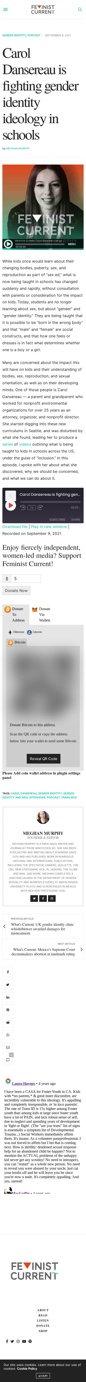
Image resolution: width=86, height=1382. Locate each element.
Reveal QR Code (43, 758)
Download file (14, 526)
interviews (37, 797)
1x (31, 507)
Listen (43, 1321)
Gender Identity (14, 35)
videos (25, 444)
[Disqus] (43, 1134)
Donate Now (16, 590)
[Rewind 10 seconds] (23, 507)
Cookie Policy (27, 1368)
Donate (43, 1326)
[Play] (10, 505)
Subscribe (57, 520)
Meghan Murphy (18, 148)
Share (75, 520)
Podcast (33, 35)
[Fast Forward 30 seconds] (40, 507)
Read (43, 1315)
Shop (43, 1331)
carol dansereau (24, 793)
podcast (53, 797)
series (7, 444)
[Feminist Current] (43, 9)
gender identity (50, 793)
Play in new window (49, 526)
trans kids (69, 797)
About (43, 1310)
